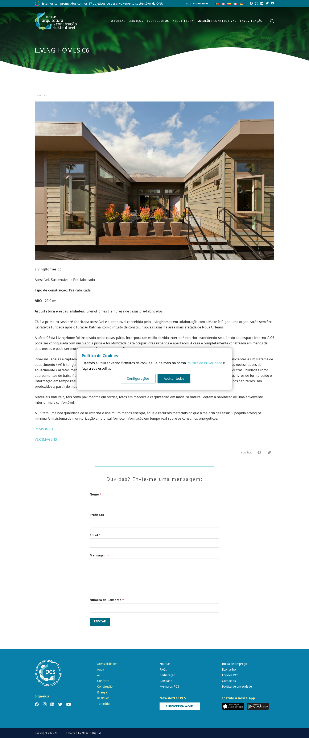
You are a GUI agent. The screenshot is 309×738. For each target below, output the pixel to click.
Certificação (167, 675)
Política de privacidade (237, 686)
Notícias (165, 664)
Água (100, 669)
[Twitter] (267, 3)
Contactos (229, 681)
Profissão (97, 515)
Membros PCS (169, 686)
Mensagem (99, 555)
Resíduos (103, 698)
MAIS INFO (44, 429)
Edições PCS (230, 675)
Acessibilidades (107, 664)
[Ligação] (56, 21)
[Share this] (259, 452)
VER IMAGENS (46, 439)
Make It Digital (91, 732)
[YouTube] (272, 3)
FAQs (163, 669)
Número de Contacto (107, 600)
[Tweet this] (269, 452)
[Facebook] (251, 3)
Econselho (229, 669)
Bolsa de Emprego (234, 664)
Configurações (138, 378)
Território (103, 704)
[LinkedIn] (261, 3)
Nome (95, 494)
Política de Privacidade (204, 363)
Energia (102, 692)
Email (95, 535)
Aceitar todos (174, 378)
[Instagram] (256, 3)
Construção (105, 686)
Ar (98, 675)
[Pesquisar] (272, 21)
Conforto (103, 681)
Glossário (166, 681)
